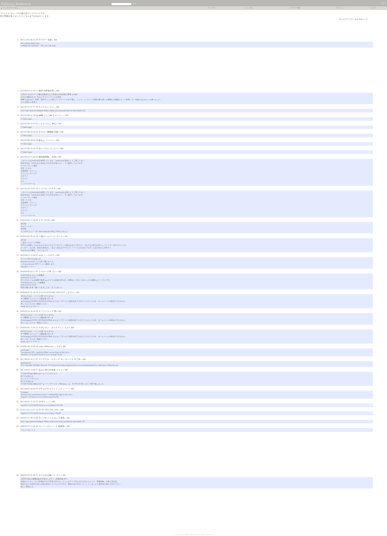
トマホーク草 (45, 271)
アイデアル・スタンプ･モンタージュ (56, 359)
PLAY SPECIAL (46, 410)
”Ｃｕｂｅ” (5, 13)
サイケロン (44, 107)
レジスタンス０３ (47, 188)
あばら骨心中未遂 (47, 370)
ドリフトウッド (46, 311)
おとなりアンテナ (346, 19)
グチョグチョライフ (48, 389)
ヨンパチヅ (44, 418)
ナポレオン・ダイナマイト (51, 327)
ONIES (42, 401)
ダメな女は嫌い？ (47, 475)
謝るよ (42, 140)
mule (41, 255)
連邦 (41, 91)
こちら (26, 16)
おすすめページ (361, 19)
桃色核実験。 (45, 157)
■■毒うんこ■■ (45, 115)
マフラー (43, 40)
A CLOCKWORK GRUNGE (52, 292)
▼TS (41, 220)
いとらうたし (45, 124)
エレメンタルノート (48, 426)
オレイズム (44, 148)
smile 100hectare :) (47, 346)
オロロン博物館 (46, 132)
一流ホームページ (47, 236)
